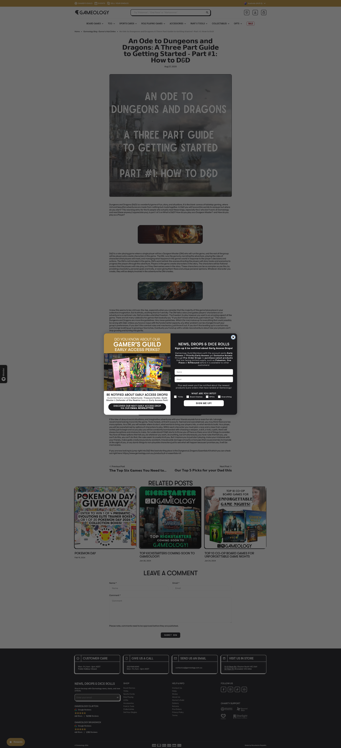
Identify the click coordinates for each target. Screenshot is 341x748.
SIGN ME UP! (204, 403)
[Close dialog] (233, 337)
